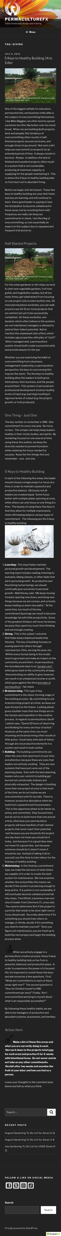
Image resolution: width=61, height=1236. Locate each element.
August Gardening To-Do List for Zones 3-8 (29, 1139)
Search (9, 1202)
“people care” (44, 666)
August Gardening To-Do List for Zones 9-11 (30, 1133)
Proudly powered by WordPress (21, 1228)
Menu (32, 32)
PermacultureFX (26, 19)
